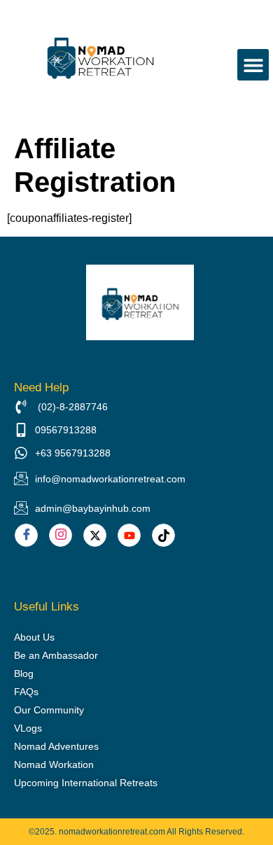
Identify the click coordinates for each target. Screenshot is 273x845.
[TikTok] (163, 535)
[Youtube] (129, 535)
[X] (94, 535)
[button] (253, 65)
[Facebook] (26, 535)
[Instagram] (60, 535)
